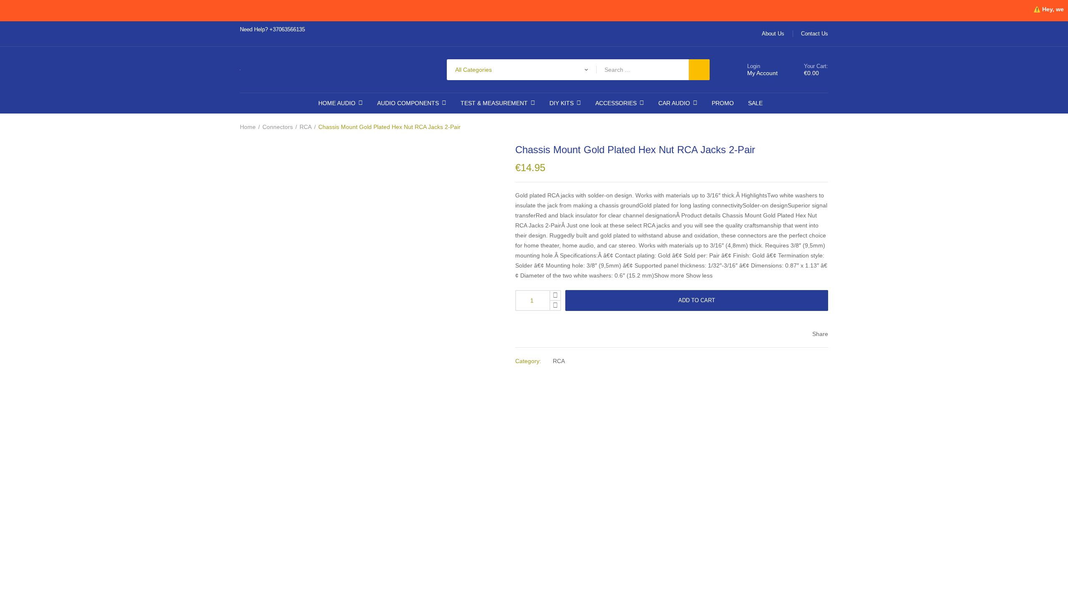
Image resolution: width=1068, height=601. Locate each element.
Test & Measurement (494, 103)
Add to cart (697, 301)
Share (819, 334)
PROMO (719, 103)
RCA (309, 127)
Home (248, 127)
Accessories (614, 103)
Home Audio (339, 103)
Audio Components (408, 103)
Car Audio (672, 103)
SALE (752, 103)
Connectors (279, 127)
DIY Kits (561, 103)
